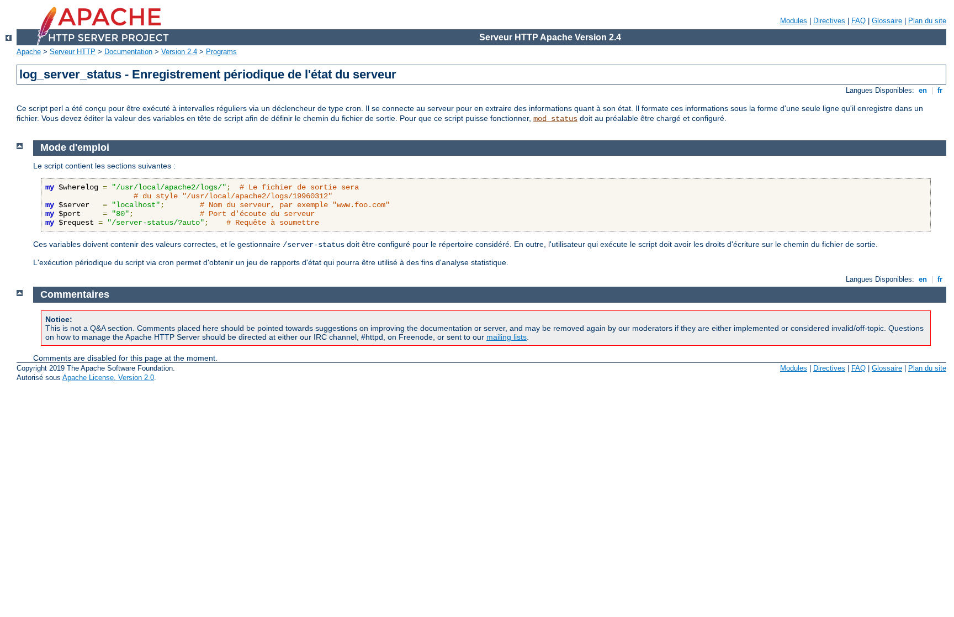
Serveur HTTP (73, 52)
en (922, 90)
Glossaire (887, 21)
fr (940, 90)
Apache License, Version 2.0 (108, 377)
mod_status (555, 118)
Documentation (128, 52)
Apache (29, 52)
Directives (829, 21)
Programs (221, 52)
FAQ (858, 21)
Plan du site (927, 21)
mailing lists (506, 337)
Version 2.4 (179, 52)
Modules (793, 21)
